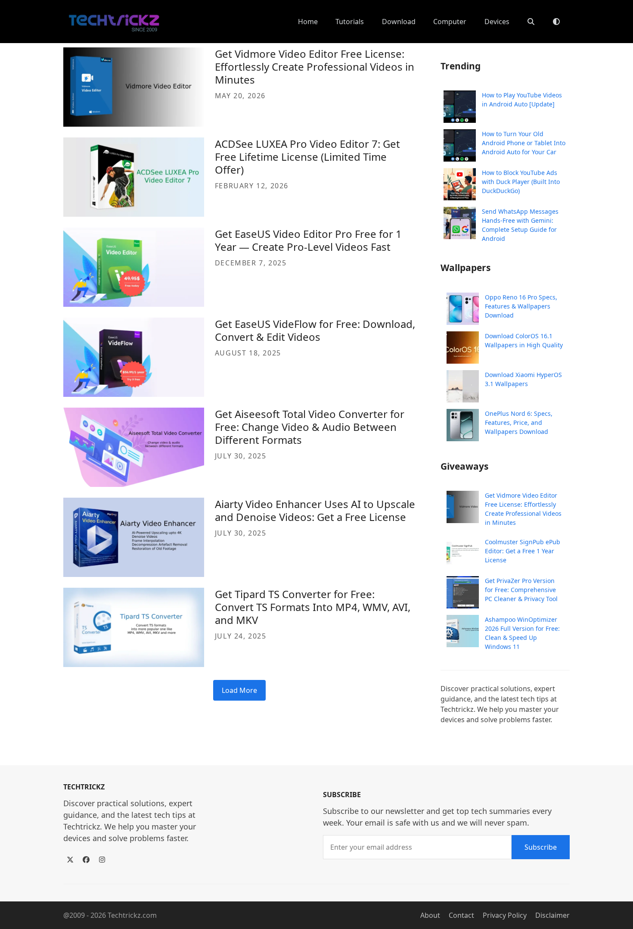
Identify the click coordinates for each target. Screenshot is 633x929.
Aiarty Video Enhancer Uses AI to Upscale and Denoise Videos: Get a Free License (315, 510)
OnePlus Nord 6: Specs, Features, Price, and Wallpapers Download (518, 422)
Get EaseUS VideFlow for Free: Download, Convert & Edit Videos (315, 330)
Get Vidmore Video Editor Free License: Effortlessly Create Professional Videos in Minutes (314, 67)
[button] (530, 21)
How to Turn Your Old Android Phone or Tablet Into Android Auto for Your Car (523, 143)
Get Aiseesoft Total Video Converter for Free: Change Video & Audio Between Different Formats (309, 427)
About (430, 915)
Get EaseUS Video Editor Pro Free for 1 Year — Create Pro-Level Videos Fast (308, 240)
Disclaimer (552, 915)
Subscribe (540, 847)
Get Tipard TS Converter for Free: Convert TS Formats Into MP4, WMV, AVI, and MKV (312, 607)
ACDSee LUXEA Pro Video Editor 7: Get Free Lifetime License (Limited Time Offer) (307, 157)
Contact (461, 915)
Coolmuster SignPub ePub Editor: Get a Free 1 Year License (522, 551)
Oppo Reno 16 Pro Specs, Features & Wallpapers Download (521, 306)
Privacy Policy (505, 915)
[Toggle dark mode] (556, 21)
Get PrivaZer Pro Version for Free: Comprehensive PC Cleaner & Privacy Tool (521, 590)
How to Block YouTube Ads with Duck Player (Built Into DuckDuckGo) (521, 181)
